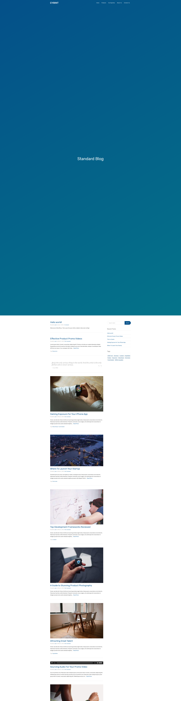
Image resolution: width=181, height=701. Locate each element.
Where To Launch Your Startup (65, 468)
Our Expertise (111, 2)
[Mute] (97, 663)
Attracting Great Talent (61, 641)
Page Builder (55, 653)
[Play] (52, 663)
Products (104, 2)
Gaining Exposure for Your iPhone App (69, 414)
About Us (119, 2)
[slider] (101, 662)
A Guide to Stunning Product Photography (71, 585)
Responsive (55, 351)
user (55, 324)
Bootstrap (116, 355)
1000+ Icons (110, 355)
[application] (76, 662)
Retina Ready (55, 426)
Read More (76, 348)
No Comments (68, 341)
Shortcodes (55, 481)
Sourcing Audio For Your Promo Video (68, 667)
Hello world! (56, 322)
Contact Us (127, 2)
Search (127, 322)
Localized (54, 539)
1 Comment (66, 324)
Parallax (109, 357)
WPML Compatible (119, 360)
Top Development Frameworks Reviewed (70, 527)
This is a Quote (110, 339)
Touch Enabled (61, 426)
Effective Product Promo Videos (66, 338)
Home (97, 2)
